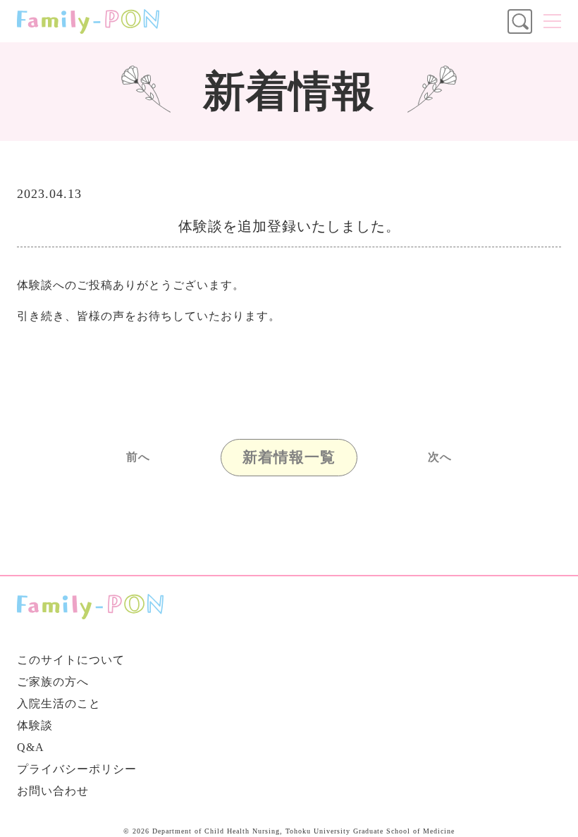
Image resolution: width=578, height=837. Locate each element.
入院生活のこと (59, 703)
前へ (138, 457)
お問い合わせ (53, 791)
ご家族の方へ (53, 682)
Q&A (30, 747)
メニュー (552, 21)
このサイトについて (71, 660)
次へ (440, 457)
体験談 (35, 725)
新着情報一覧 (289, 457)
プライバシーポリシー (77, 769)
